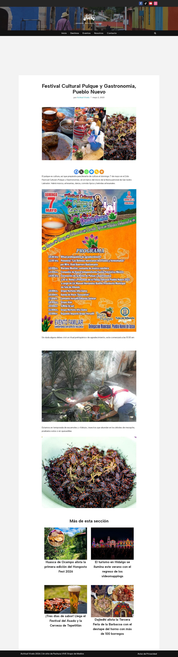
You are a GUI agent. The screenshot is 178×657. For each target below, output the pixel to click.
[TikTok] (146, 3)
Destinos (74, 33)
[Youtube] (150, 3)
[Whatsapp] (86, 172)
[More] (101, 172)
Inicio (64, 33)
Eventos (87, 33)
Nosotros (98, 33)
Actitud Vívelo (83, 97)
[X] (81, 172)
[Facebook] (141, 3)
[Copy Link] (96, 172)
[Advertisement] (89, 55)
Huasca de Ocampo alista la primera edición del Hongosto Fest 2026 (65, 566)
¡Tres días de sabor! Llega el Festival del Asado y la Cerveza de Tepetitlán (66, 620)
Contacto (112, 33)
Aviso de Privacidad (147, 654)
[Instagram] (155, 3)
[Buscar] (155, 33)
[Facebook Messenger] (91, 172)
